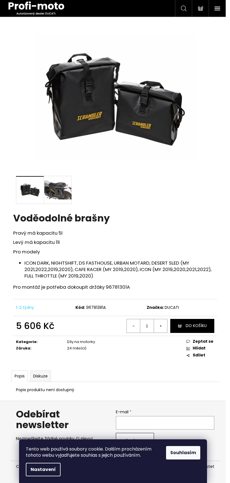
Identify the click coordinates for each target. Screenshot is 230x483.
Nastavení (43, 469)
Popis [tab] (20, 376)
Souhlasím (183, 452)
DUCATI (172, 307)
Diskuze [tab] (40, 376)
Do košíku (196, 325)
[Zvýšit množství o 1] (160, 326)
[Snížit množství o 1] (133, 326)
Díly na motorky (81, 341)
